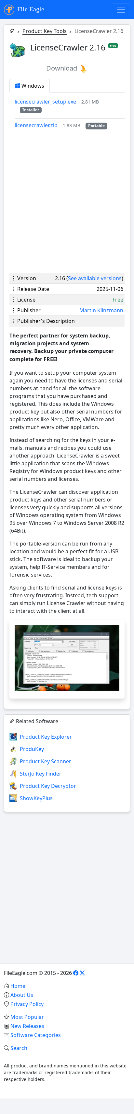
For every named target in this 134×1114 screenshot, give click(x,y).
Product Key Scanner (45, 761)
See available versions (95, 278)
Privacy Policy (27, 1004)
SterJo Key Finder (40, 773)
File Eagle (30, 9)
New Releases (27, 1026)
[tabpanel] (70, 113)
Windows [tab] (32, 85)
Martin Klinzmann (101, 310)
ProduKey (32, 749)
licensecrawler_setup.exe (45, 101)
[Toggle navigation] (121, 9)
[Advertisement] (67, 201)
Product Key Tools (44, 31)
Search (18, 1048)
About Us (21, 994)
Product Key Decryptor (48, 785)
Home (17, 985)
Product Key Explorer (46, 736)
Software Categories (35, 1035)
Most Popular (27, 1016)
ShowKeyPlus (36, 798)
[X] (82, 972)
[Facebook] (75, 972)
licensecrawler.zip (36, 125)
